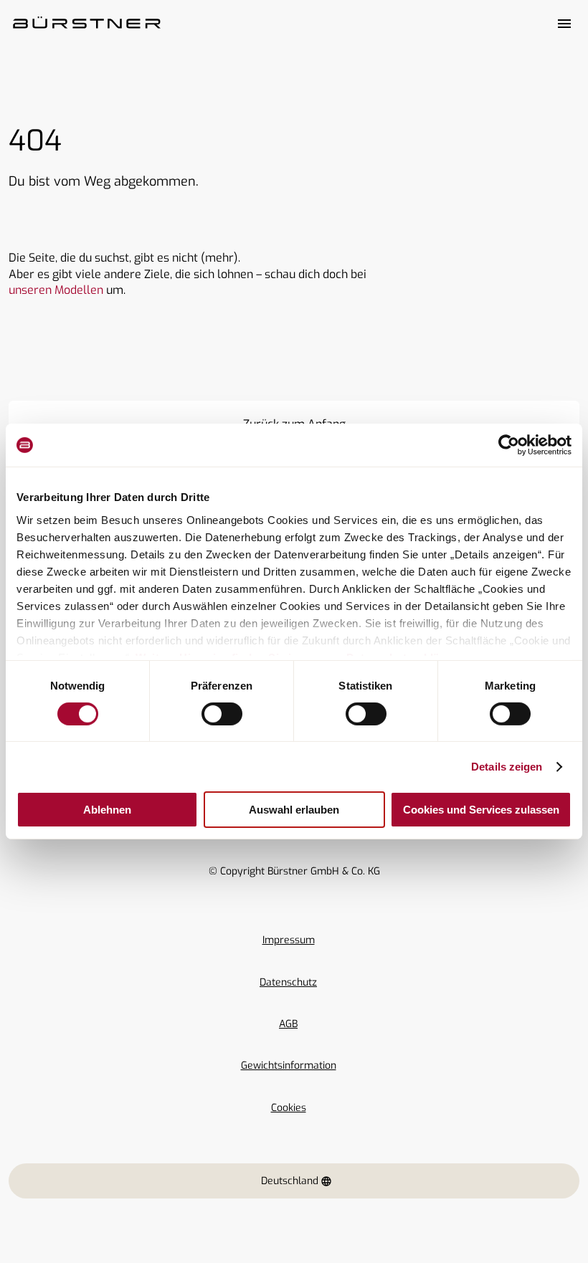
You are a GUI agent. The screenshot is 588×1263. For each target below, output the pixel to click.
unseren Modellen (56, 289)
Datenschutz (288, 982)
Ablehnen (107, 810)
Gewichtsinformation (288, 1065)
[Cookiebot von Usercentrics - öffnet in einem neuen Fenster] (509, 445)
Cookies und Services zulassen (481, 810)
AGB (288, 1024)
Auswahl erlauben (294, 810)
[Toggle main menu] (564, 24)
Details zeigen (506, 767)
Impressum (288, 940)
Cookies (288, 1108)
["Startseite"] (87, 24)
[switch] (221, 713)
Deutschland (289, 1181)
